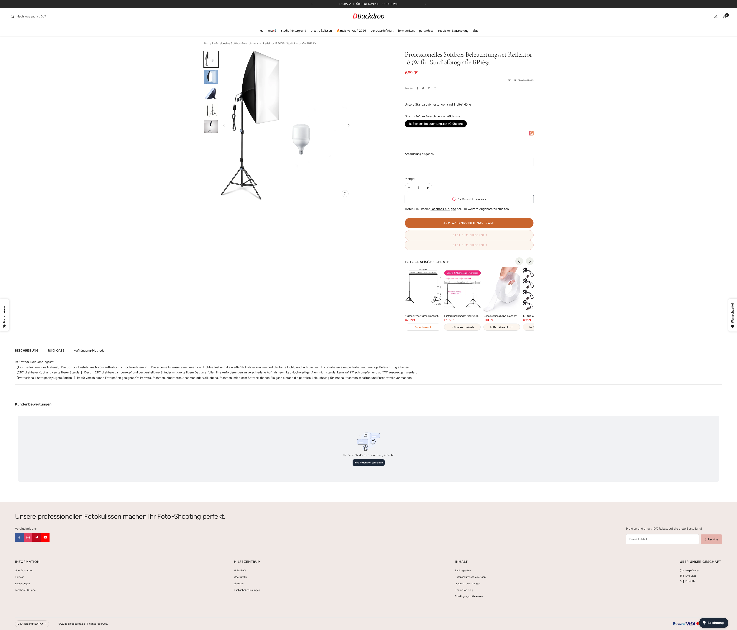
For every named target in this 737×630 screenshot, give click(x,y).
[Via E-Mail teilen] (435, 88)
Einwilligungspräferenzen (469, 596)
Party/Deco (426, 30)
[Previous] (519, 261)
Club (475, 30)
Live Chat (690, 575)
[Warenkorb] (724, 16)
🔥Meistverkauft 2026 (351, 30)
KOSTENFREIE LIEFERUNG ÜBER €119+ (368, 4)
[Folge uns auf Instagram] (28, 537)
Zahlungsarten (463, 570)
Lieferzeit (239, 583)
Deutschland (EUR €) (30, 623)
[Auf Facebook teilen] (417, 88)
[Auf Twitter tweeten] (428, 88)
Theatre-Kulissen (321, 30)
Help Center (692, 570)
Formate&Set (406, 30)
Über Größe (240, 577)
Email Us (690, 581)
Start (206, 43)
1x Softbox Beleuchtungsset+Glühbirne (436, 124)
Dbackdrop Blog (464, 590)
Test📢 (272, 30)
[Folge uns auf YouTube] (45, 537)
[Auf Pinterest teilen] (423, 88)
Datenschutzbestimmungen (470, 577)
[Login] (716, 16)
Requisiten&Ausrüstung (453, 30)
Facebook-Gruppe (25, 590)
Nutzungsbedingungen (467, 583)
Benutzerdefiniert (382, 30)
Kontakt (19, 577)
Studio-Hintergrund (293, 30)
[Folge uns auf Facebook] (19, 537)
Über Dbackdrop (24, 570)
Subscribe (711, 539)
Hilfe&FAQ (240, 570)
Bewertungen (22, 583)
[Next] (348, 125)
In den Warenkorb (462, 327)
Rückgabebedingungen (247, 590)
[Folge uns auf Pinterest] (36, 537)
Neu (261, 30)
